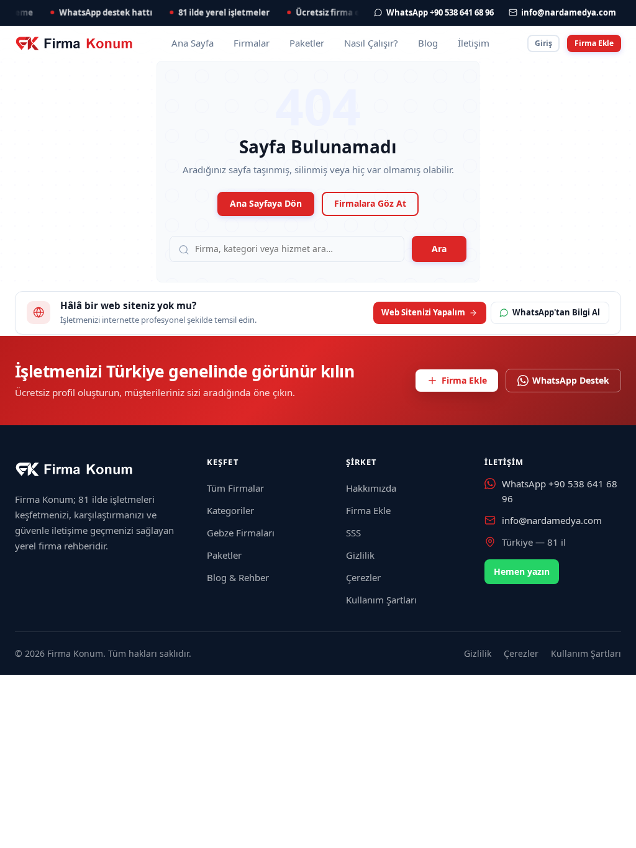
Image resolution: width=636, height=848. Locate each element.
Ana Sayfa (192, 43)
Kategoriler (230, 510)
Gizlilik (360, 555)
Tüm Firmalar (235, 488)
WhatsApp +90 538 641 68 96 (559, 490)
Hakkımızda (371, 488)
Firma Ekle (594, 43)
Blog (428, 43)
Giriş (543, 43)
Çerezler (363, 577)
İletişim (473, 43)
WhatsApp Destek (570, 380)
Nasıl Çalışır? (371, 43)
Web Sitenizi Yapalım (423, 312)
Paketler (306, 43)
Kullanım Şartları (381, 599)
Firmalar (252, 43)
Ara (439, 249)
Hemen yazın (522, 571)
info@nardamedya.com (552, 520)
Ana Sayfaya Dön (266, 203)
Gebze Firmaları (241, 532)
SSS (353, 532)
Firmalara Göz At (370, 203)
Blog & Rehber (238, 577)
